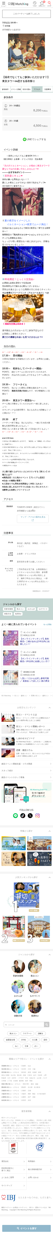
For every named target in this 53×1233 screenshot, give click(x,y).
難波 (33, 1094)
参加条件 (5, 89)
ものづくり (43, 609)
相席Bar (18, 614)
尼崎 (33, 1097)
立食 (26, 1046)
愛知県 (23, 1087)
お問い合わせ (33, 1177)
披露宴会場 (10, 1040)
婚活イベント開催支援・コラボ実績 (16, 764)
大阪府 (23, 1094)
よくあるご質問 (7, 1177)
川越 (33, 1069)
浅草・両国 (28, 1081)
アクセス (37, 89)
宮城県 (23, 1066)
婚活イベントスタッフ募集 (12, 777)
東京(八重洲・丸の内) (8, 1075)
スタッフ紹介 (7, 770)
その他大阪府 (41, 1094)
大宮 (29, 1069)
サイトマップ (6, 1185)
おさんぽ (31, 609)
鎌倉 (36, 1084)
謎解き (40, 1033)
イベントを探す (28, 1228)
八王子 (45, 1078)
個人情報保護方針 (35, 1169)
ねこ (17, 1046)
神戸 (29, 1097)
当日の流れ (27, 89)
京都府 (23, 1090)
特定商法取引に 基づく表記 (7, 1169)
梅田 (29, 1094)
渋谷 (26, 1078)
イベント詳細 (16, 89)
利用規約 (31, 1161)
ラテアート (27, 1033)
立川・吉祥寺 (11, 1078)
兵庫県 (23, 1097)
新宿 (29, 1072)
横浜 (32, 1084)
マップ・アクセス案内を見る (33, 517)
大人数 (34, 1040)
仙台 (29, 1066)
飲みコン (20, 609)
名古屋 (30, 1087)
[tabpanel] (26, 52)
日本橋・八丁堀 (6, 1081)
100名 (23, 1040)
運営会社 (5, 1161)
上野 (45, 1075)
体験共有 (7, 614)
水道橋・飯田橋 (18, 1081)
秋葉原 (3, 1078)
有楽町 (34, 1072)
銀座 (39, 1072)
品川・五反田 (37, 1075)
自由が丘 (32, 1078)
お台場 (39, 1078)
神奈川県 (26, 1084)
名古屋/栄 (37, 1087)
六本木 (29, 1075)
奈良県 (23, 1100)
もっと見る (47, 624)
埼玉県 (23, 1069)
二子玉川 (21, 1078)
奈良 (29, 1100)
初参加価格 (8, 609)
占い (36, 1046)
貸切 (45, 1040)
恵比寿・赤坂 (21, 1075)
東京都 (23, 1072)
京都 (29, 1090)
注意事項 (47, 89)
